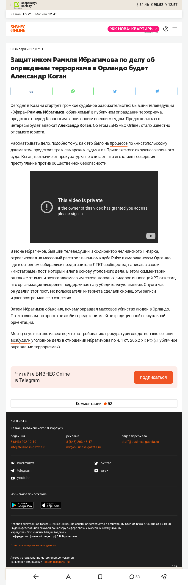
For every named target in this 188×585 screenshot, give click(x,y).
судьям (93, 149)
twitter (105, 463)
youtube (23, 478)
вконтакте (25, 463)
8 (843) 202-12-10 (23, 442)
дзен (104, 470)
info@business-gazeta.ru (28, 447)
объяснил (54, 309)
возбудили (20, 340)
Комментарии (94, 403)
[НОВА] (132, 29)
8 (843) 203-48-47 (79, 442)
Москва (41, 14)
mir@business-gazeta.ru (83, 447)
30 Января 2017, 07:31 (27, 49)
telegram (23, 470)
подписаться (153, 377)
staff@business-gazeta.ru (140, 442)
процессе (118, 143)
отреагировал (24, 257)
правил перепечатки (56, 561)
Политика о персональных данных (33, 545)
